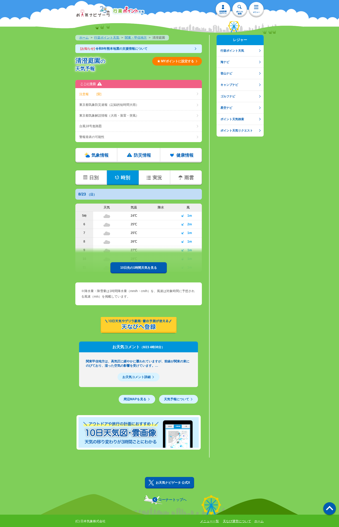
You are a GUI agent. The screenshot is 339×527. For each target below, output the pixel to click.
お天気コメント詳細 (136, 377)
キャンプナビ (229, 84)
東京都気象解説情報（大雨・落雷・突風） (109, 115)
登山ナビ (226, 73)
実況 (157, 177)
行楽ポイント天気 (106, 37)
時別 (125, 177)
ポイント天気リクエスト (237, 130)
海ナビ (225, 62)
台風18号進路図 (90, 126)
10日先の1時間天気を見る (138, 267)
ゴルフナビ (228, 96)
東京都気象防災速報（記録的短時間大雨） (109, 104)
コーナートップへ (172, 500)
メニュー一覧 (209, 521)
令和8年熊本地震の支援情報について (114, 48)
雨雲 (189, 177)
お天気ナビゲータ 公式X (173, 482)
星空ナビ (226, 107)
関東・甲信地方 (136, 37)
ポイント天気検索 (232, 119)
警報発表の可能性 (91, 137)
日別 (94, 177)
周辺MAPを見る (135, 399)
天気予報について (176, 399)
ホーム (84, 37)
